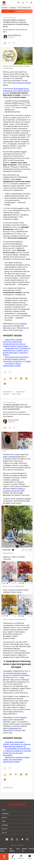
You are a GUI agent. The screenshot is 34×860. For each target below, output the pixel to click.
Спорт (18, 848)
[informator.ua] (4, 2)
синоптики (6, 394)
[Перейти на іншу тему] (23, 2)
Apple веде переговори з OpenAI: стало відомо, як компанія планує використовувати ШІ (16, 744)
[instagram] (12, 839)
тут (21, 330)
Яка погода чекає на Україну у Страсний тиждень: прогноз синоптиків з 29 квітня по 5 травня (17, 359)
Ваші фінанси (12, 850)
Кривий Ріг (24, 850)
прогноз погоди (16, 394)
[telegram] (22, 839)
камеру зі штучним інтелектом (14, 489)
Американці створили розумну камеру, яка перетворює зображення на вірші (16, 759)
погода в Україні (20, 391)
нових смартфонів (10, 456)
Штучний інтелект (8, 787)
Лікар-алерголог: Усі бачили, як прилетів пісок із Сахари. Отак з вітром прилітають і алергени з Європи (16, 351)
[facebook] (7, 839)
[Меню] (31, 2)
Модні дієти (21, 11)
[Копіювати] (14, 43)
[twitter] (17, 839)
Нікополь (31, 848)
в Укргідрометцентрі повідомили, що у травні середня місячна (16, 90)
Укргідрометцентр (8, 391)
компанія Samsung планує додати (15, 674)
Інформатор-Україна (3, 850)
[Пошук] (27, 2)
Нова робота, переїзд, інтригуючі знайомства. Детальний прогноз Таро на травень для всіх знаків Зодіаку (15, 342)
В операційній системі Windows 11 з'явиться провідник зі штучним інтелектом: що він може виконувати (17, 751)
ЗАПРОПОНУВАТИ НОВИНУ (17, 804)
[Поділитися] (10, 43)
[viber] (27, 839)
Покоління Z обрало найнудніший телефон (12, 364)
